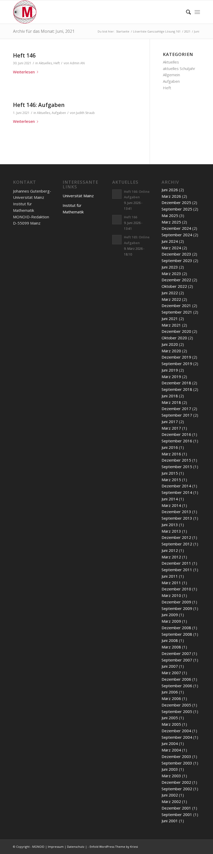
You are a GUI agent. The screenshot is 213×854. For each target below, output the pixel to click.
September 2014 (177, 492)
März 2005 (171, 724)
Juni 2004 (170, 743)
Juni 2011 (170, 576)
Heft (57, 63)
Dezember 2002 (176, 782)
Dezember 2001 (176, 808)
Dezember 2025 (176, 202)
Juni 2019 (170, 370)
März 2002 (171, 801)
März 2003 (171, 775)
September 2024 (177, 234)
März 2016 (171, 453)
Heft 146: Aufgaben (39, 105)
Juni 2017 (170, 421)
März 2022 (171, 299)
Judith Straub (85, 113)
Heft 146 (24, 55)
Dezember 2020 (176, 331)
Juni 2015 (170, 473)
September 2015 (177, 466)
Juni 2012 (170, 550)
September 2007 (177, 659)
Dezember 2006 (176, 679)
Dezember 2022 (176, 279)
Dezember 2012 (176, 537)
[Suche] (186, 12)
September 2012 (177, 543)
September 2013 (177, 518)
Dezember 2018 (176, 382)
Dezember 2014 (176, 485)
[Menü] (197, 12)
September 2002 (177, 788)
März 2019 (171, 376)
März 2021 (171, 325)
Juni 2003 (170, 769)
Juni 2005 (170, 717)
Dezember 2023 (176, 254)
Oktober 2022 (174, 286)
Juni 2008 (170, 640)
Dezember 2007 (176, 653)
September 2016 (177, 440)
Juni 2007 (170, 666)
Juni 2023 (170, 267)
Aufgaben (59, 113)
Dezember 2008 (176, 627)
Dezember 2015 (176, 460)
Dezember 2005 (176, 705)
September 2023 (177, 260)
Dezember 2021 (176, 305)
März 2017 (171, 428)
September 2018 (177, 389)
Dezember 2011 (176, 563)
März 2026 (171, 196)
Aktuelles (45, 63)
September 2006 (177, 685)
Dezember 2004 (176, 730)
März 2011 (171, 582)
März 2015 (171, 479)
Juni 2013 (170, 524)
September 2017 (177, 415)
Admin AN (77, 63)
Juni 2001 (170, 820)
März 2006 (171, 698)
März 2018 (171, 402)
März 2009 (171, 621)
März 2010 (171, 595)
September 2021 (177, 312)
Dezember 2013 (176, 511)
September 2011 (177, 569)
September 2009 (177, 608)
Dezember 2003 (176, 756)
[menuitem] (186, 12)
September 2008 (177, 634)
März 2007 (171, 672)
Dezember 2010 (176, 588)
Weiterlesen (24, 71)
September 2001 (177, 814)
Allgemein (171, 74)
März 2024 (171, 247)
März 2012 (171, 556)
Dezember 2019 (176, 357)
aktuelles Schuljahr (179, 68)
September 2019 (177, 363)
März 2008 (171, 646)
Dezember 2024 (176, 228)
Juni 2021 (170, 318)
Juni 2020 (170, 344)
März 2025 (171, 222)
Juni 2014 (170, 498)
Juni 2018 (170, 395)
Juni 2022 (170, 292)
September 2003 (177, 763)
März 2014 (171, 505)
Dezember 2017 (176, 408)
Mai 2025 (170, 215)
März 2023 (171, 273)
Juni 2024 (170, 241)
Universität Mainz (78, 195)
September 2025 (177, 209)
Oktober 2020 (174, 337)
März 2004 (171, 750)
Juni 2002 (170, 795)
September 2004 (177, 737)
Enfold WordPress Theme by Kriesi (114, 847)
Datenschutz (75, 847)
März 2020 (171, 350)
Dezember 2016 (176, 434)
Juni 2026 (170, 189)
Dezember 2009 (176, 601)
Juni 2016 (170, 447)
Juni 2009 (170, 614)
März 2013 (171, 531)
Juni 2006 (170, 691)
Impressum (56, 847)
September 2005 (177, 711)
